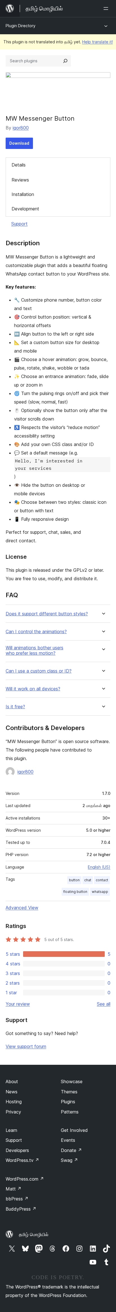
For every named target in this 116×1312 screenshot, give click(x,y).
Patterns (70, 1112)
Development (25, 209)
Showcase (71, 1081)
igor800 (21, 128)
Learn (11, 1130)
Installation (23, 194)
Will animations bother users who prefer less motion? (34, 650)
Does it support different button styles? (47, 613)
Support (19, 224)
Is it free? (15, 706)
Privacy (13, 1112)
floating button (75, 891)
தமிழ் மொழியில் (33, 1234)
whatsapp (100, 891)
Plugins (68, 1101)
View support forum (26, 1046)
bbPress (17, 1199)
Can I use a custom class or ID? (39, 671)
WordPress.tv (22, 1160)
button (74, 880)
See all (103, 1004)
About (12, 1081)
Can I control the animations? (36, 631)
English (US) (99, 867)
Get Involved (74, 1130)
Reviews (20, 180)
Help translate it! (97, 41)
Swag (69, 1160)
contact (102, 880)
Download (19, 143)
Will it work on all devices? (33, 689)
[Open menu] (107, 8)
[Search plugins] (65, 61)
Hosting (14, 1101)
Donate (71, 1150)
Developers (17, 1150)
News (11, 1092)
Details (19, 165)
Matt (13, 1189)
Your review (18, 1004)
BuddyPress (21, 1209)
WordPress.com (25, 1179)
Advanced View (22, 907)
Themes (69, 1092)
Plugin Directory (20, 25)
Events (68, 1140)
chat (87, 880)
